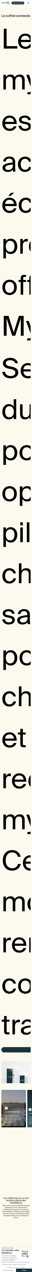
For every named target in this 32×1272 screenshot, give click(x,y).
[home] (5, 3)
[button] (28, 3)
